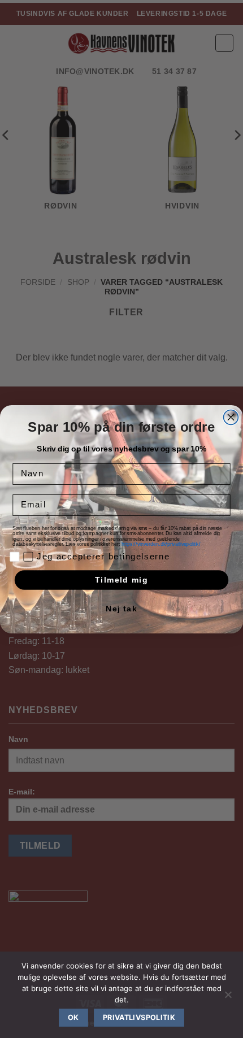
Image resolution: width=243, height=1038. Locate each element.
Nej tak (122, 609)
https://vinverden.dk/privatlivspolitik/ (162, 543)
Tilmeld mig (121, 579)
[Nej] (228, 998)
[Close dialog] (231, 417)
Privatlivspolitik (139, 1017)
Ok (73, 1017)
